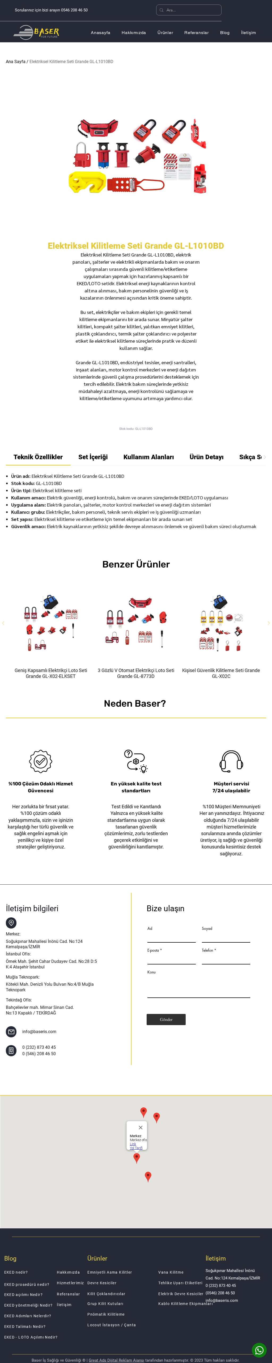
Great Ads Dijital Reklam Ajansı (116, 1360)
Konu (151, 972)
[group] (136, 631)
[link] (38, 457)
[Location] (11, 923)
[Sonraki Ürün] (269, 623)
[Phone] (11, 1050)
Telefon (207, 950)
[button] (165, 32)
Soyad (207, 928)
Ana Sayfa (16, 61)
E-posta (153, 950)
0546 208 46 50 (74, 10)
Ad (149, 928)
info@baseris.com (39, 1031)
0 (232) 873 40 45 (39, 1047)
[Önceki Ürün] (3, 623)
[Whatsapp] (259, 1350)
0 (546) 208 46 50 (39, 1053)
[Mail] (11, 1031)
